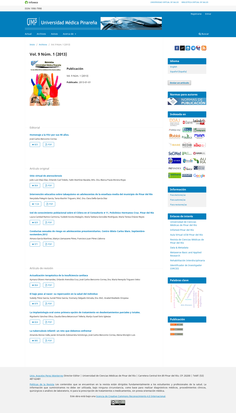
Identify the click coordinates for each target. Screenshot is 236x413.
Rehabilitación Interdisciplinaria (187, 260)
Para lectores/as (178, 194)
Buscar (205, 33)
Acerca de (68, 33)
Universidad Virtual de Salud (164, 2)
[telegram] (193, 49)
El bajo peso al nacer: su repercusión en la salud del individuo (64, 293)
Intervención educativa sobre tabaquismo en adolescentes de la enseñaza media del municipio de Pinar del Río (91, 194)
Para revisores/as (178, 204)
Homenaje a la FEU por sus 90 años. (49, 134)
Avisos (54, 33)
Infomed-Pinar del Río (182, 229)
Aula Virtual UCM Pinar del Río (186, 234)
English (173, 66)
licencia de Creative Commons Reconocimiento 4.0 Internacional (130, 396)
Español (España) (178, 71)
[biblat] (174, 138)
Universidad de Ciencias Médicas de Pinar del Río (183, 223)
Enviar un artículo (179, 82)
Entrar (208, 13)
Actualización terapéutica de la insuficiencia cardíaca (59, 275)
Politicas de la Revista (42, 384)
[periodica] (187, 137)
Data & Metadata (179, 247)
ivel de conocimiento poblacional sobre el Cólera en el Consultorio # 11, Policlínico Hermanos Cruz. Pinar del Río (92, 212)
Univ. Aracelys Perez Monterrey (46, 375)
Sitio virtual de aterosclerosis (46, 175)
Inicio (32, 44)
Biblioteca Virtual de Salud (195, 2)
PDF (50, 144)
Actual (28, 33)
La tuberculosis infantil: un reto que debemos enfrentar (61, 330)
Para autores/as (177, 199)
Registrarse (196, 13)
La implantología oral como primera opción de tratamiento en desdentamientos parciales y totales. (85, 312)
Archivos (41, 33)
